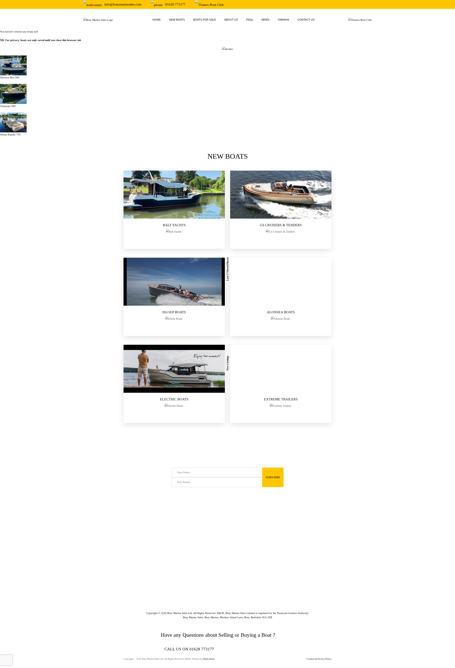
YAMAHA (283, 19)
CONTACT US (306, 19)
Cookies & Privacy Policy (319, 659)
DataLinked (209, 659)
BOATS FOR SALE (204, 19)
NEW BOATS (177, 19)
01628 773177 (175, 4)
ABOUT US (231, 19)
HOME (156, 19)
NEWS (265, 19)
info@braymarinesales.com (122, 4)
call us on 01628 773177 (189, 649)
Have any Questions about (189, 635)
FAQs (249, 19)
